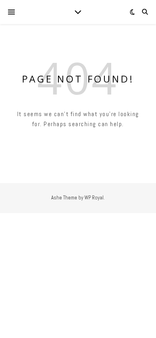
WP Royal (94, 197)
